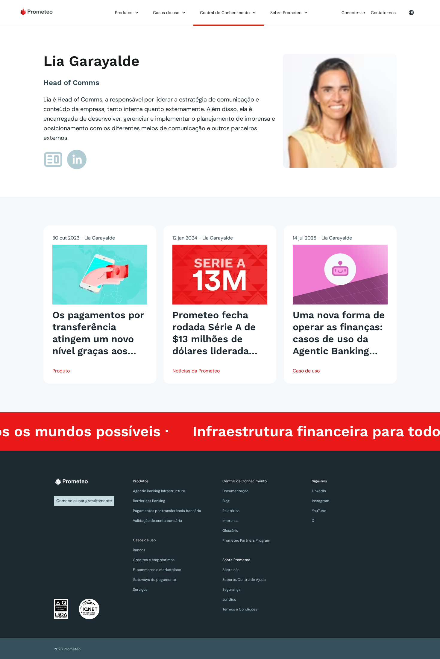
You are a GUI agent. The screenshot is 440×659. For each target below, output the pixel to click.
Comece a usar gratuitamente (84, 500)
